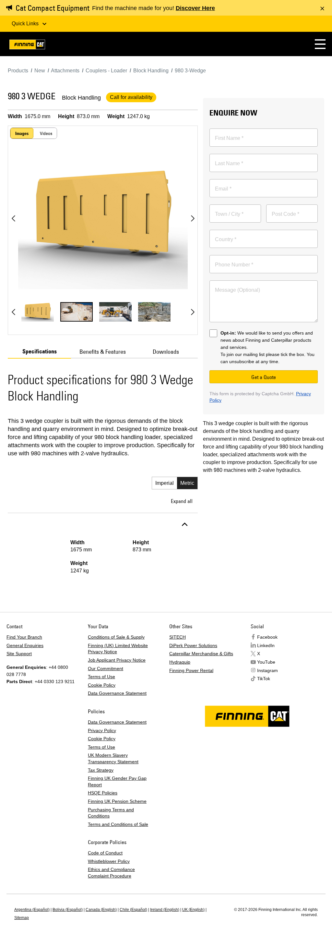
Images (22, 133)
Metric (187, 483)
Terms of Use (101, 676)
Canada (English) (101, 909)
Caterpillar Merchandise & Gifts (201, 653)
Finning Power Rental (191, 670)
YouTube (266, 662)
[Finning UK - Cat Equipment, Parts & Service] (27, 46)
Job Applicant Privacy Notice (117, 660)
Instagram (267, 670)
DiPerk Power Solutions (193, 645)
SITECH (177, 637)
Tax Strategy (100, 770)
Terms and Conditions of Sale (118, 824)
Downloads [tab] (166, 351)
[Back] (13, 218)
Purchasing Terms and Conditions (111, 813)
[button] (320, 44)
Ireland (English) (164, 909)
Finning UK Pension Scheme (117, 801)
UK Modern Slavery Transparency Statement (113, 758)
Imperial (164, 483)
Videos (46, 133)
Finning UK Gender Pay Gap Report (117, 781)
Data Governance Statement (117, 693)
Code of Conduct (105, 852)
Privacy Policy (102, 730)
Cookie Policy (101, 685)
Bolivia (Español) (68, 909)
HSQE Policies (102, 792)
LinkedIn (266, 645)
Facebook (267, 637)
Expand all (182, 501)
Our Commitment (105, 668)
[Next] (192, 218)
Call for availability (131, 97)
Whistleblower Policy (109, 861)
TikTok (263, 678)
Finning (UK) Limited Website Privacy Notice (118, 649)
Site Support (19, 653)
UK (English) (193, 909)
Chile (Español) (133, 909)
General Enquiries (24, 645)
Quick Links (26, 23)
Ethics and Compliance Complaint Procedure (111, 872)
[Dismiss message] (322, 8)
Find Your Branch (24, 637)
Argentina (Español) (32, 909)
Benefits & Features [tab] (102, 351)
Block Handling (81, 97)
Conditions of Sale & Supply (116, 637)
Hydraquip (179, 662)
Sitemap (21, 917)
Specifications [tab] (39, 351)
